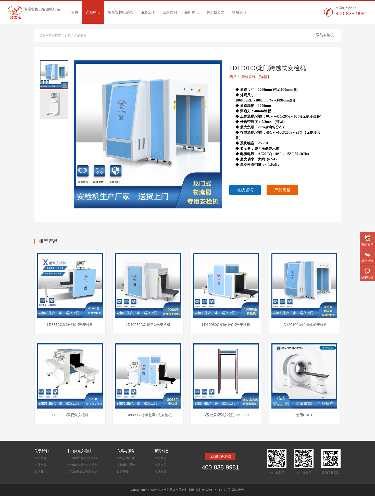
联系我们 (239, 12)
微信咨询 (367, 261)
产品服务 (80, 35)
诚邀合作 (148, 12)
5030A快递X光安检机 (82, 458)
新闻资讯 (191, 12)
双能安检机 (325, 35)
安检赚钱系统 (126, 465)
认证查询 (123, 472)
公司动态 (160, 458)
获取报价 (367, 277)
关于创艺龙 (215, 12)
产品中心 (93, 12)
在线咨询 (245, 190)
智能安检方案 (126, 458)
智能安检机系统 (120, 12)
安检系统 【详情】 (256, 77)
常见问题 (160, 472)
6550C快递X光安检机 (83, 465)
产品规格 (282, 190)
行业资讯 (160, 465)
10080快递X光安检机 (82, 472)
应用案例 (169, 12)
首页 (74, 12)
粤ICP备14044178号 (216, 490)
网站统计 (238, 490)
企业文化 (40, 465)
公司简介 (40, 458)
